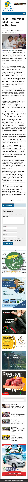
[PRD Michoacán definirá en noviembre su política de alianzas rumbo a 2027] (6, 438)
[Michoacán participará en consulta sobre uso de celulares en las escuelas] (6, 407)
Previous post (10, 200)
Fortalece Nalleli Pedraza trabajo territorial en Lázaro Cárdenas (17, 422)
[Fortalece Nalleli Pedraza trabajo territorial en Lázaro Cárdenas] (6, 423)
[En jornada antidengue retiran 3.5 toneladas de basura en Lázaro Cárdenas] (6, 430)
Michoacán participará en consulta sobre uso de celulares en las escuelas (18, 407)
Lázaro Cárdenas (6, 30)
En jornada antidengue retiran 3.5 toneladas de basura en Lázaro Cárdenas (18, 430)
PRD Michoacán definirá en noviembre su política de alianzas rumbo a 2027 (17, 439)
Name (4, 226)
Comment (5, 216)
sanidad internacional (18, 30)
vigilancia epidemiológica (10, 32)
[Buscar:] (14, 399)
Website (5, 234)
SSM (3, 32)
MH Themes (21, 480)
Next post (18, 200)
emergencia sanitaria (12, 29)
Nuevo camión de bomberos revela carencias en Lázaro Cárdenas (18, 415)
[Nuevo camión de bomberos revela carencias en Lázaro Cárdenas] (6, 416)
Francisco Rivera (11, 50)
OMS (12, 30)
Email (4, 230)
